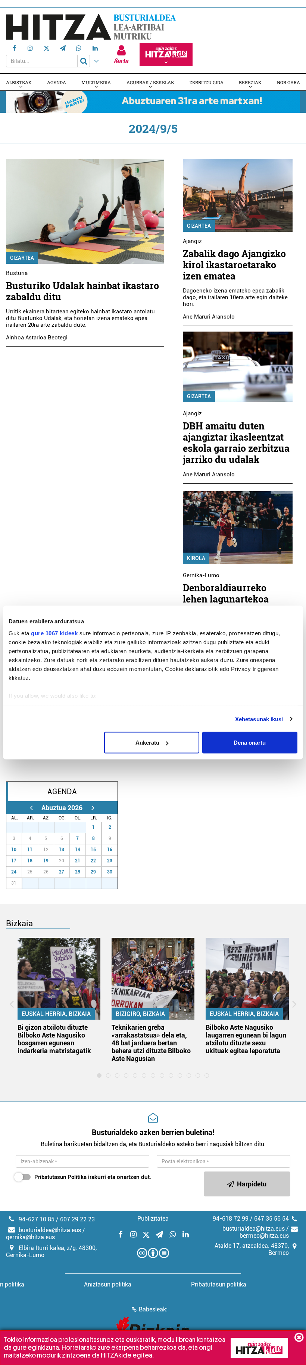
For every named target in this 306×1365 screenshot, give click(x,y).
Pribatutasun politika (218, 1284)
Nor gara (288, 82)
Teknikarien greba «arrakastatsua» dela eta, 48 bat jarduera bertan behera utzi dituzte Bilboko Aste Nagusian (151, 1042)
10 (13, 849)
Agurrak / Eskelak (150, 82)
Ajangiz (192, 241)
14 (77, 849)
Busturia (17, 273)
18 (29, 860)
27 (18, 827)
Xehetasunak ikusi (259, 719)
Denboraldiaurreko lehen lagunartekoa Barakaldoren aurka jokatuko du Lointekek (232, 604)
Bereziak (250, 82)
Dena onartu (250, 742)
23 (109, 860)
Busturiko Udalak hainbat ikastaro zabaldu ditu (82, 291)
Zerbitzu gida (207, 82)
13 (61, 849)
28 (34, 827)
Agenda (56, 82)
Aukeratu (147, 742)
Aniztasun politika (107, 1284)
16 (109, 849)
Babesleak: (153, 1309)
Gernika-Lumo (201, 575)
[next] (92, 807)
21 (77, 860)
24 (13, 872)
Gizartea (22, 258)
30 (66, 827)
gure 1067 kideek (54, 633)
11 (29, 849)
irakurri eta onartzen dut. (92, 1177)
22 (93, 860)
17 (13, 860)
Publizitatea (153, 1218)
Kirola (196, 558)
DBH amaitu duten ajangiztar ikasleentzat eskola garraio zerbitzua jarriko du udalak (236, 443)
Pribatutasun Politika (60, 1177)
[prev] (31, 807)
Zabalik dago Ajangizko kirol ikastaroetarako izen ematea (234, 264)
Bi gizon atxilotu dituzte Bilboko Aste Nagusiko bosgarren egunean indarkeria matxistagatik (54, 1039)
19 (46, 860)
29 (50, 827)
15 (93, 849)
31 (82, 827)
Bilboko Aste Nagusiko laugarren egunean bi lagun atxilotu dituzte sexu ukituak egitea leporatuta (246, 1039)
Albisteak (19, 82)
